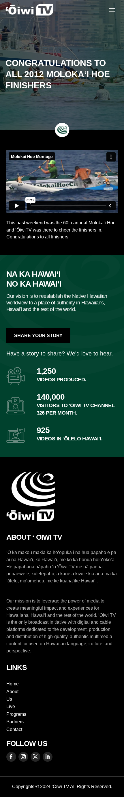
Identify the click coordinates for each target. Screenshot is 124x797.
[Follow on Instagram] (23, 757)
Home (12, 683)
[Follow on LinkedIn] (47, 757)
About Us (12, 695)
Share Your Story (38, 335)
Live (10, 706)
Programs (16, 714)
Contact (14, 729)
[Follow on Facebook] (11, 757)
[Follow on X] (35, 757)
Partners (15, 721)
